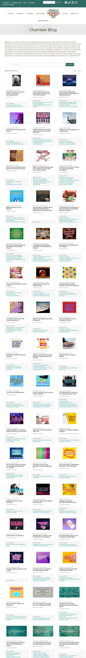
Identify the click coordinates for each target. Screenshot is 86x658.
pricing (47, 295)
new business (37, 102)
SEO (75, 102)
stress (21, 511)
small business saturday (13, 255)
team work (14, 327)
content (67, 441)
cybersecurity (37, 511)
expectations (17, 618)
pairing (8, 327)
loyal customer (17, 292)
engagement (37, 544)
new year (62, 619)
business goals (63, 577)
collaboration (10, 181)
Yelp (19, 366)
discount (9, 369)
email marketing (38, 259)
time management (12, 219)
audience (35, 106)
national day (63, 440)
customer (9, 292)
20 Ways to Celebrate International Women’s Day (67, 501)
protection (48, 511)
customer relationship (42, 406)
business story (10, 294)
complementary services (13, 329)
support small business (66, 618)
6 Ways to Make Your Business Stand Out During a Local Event (16, 430)
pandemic (23, 616)
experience (36, 405)
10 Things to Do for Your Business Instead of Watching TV (42, 466)
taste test (17, 440)
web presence (10, 477)
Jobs (24, 2)
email (34, 256)
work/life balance (64, 331)
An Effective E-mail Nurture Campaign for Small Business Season (42, 246)
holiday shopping (38, 258)
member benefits (38, 181)
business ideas (19, 144)
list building (48, 367)
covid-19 (9, 616)
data (43, 511)
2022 (47, 618)
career (12, 105)
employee (62, 141)
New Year (35, 618)
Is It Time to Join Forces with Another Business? (15, 319)
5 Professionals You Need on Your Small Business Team (68, 393)
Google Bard (10, 144)
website (61, 256)
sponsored (9, 331)
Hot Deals (31, 2)
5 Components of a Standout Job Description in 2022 (42, 569)
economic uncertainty (66, 180)
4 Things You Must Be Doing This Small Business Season (42, 643)
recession (76, 180)
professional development (14, 106)
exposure (62, 477)
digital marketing (38, 103)
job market (69, 184)
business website (17, 475)
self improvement (38, 476)
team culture (47, 140)
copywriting (36, 366)
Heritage (19, 13)
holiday (69, 440)
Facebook (71, 292)
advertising (36, 184)
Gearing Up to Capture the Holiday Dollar (41, 284)
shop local (62, 616)
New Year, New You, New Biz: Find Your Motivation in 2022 (42, 604)
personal (17, 105)
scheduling (62, 579)
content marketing (38, 367)
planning (76, 579)
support (74, 512)
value (76, 545)
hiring (34, 142)
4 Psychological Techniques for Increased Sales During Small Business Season (69, 209)
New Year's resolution (13, 222)
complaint (48, 405)
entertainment (17, 330)
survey (24, 618)
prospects (42, 331)
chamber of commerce (40, 178)
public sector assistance (66, 183)
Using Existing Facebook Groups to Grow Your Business (69, 284)
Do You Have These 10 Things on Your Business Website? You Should (16, 466)
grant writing (63, 367)
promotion (21, 327)
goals (8, 105)
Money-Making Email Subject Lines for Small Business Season (15, 644)
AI (59, 102)
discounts (73, 222)
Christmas (9, 654)
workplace (62, 329)
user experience (64, 106)
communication (37, 144)
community (36, 183)
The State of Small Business (15, 392)
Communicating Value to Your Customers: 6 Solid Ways (68, 536)
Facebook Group (64, 294)
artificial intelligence (14, 142)
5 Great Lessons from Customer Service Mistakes (43, 393)
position (47, 577)
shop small (69, 615)
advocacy (43, 183)
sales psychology (64, 222)
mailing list (9, 440)
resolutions (42, 618)
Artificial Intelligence (67, 102)
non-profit (62, 369)
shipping (9, 261)
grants (70, 367)
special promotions (65, 261)
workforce (62, 404)
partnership (18, 181)
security (20, 476)
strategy (61, 580)
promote (62, 512)
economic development (66, 181)
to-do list (20, 217)
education (47, 181)
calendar (62, 441)
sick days (9, 512)
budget (67, 477)
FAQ (34, 406)
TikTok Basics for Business (15, 535)
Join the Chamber (8, 4)
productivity (10, 220)
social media (10, 259)
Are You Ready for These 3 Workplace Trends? (67, 319)
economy (9, 405)
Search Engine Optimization (67, 103)
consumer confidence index (41, 294)
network (35, 512)
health (14, 512)
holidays (67, 256)
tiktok (8, 544)
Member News (43, 21)
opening (35, 579)
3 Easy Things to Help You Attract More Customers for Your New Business (41, 93)
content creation (64, 105)
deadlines (23, 222)
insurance (75, 405)
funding (74, 367)
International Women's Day (67, 511)
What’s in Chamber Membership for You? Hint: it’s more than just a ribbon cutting (43, 168)
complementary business (14, 184)
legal (60, 405)
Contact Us (6, 2)
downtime (36, 477)
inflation (41, 295)
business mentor (72, 406)
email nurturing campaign (41, 261)
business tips (37, 441)
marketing (19, 256)
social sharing (74, 258)
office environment (65, 330)
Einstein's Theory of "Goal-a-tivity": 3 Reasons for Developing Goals (15, 93)
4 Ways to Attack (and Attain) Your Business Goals (68, 569)
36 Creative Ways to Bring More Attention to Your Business (69, 465)
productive (21, 219)
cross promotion (71, 655)
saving (65, 545)
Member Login (16, 2)
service (42, 405)
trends (68, 329)
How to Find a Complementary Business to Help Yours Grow (16, 167)
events (8, 438)
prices (14, 405)
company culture (38, 140)
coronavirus (15, 616)
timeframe (69, 579)
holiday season (64, 219)
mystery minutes (11, 217)
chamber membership (39, 180)
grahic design (67, 405)
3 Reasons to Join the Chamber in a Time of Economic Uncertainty (69, 168)
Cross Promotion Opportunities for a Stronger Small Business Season (69, 644)
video (8, 545)
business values (37, 141)
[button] (75, 70)
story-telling (10, 441)
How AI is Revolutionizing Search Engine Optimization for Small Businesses (69, 93)
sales (49, 105)
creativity (69, 476)
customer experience (65, 259)
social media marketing (40, 105)
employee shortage (12, 406)
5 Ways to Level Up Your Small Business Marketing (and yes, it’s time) (42, 356)
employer (69, 141)
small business (47, 141)
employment (46, 579)
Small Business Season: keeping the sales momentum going (68, 605)
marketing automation (40, 369)
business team (63, 401)
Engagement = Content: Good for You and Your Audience (42, 536)
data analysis (73, 106)
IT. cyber (41, 512)
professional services (65, 402)
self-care (72, 142)
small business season (66, 220)
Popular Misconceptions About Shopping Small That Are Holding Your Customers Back (43, 209)
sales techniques (64, 217)
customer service (20, 259)
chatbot (43, 366)
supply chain (20, 405)
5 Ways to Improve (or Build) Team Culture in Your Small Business (42, 131)
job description (40, 577)
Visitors (10, 13)
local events (14, 438)
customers (72, 544)
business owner (64, 142)
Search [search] (70, 64)
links (16, 476)
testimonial (9, 367)
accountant (62, 406)
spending (36, 295)
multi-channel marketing (13, 258)
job (34, 577)
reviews (8, 366)
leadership (40, 142)
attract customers (47, 102)
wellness (9, 511)
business (9, 183)
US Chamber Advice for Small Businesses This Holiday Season (15, 246)
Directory (75, 13)
